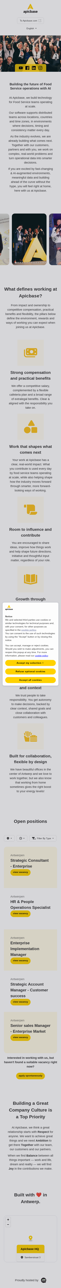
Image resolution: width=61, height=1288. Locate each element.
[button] (30, 663)
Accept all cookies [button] (30, 680)
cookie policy (28, 630)
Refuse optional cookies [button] (30, 671)
